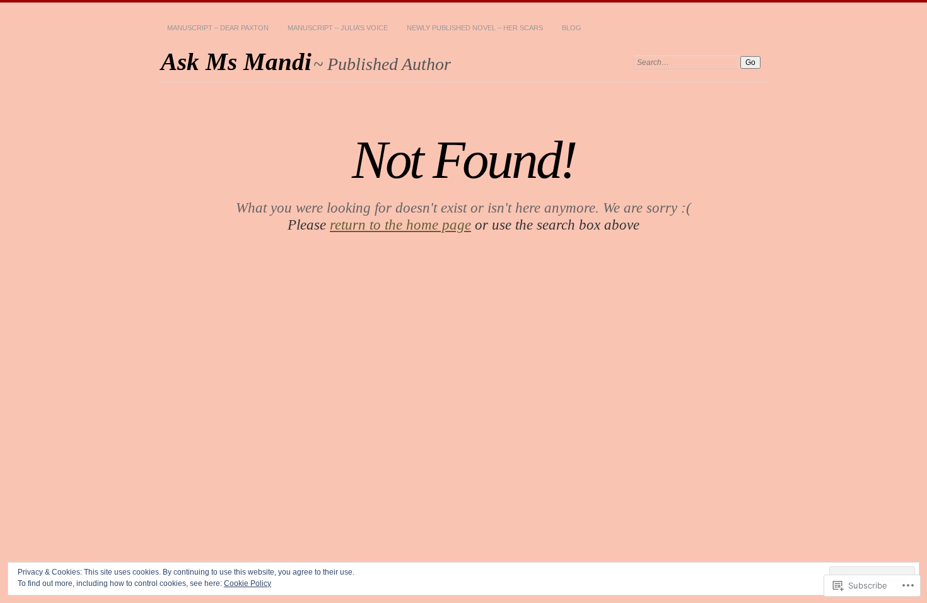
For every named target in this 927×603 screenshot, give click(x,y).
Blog (571, 28)
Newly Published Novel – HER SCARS (475, 28)
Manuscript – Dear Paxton (218, 28)
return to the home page (400, 224)
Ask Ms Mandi (236, 61)
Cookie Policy (247, 583)
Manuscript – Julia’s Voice (338, 28)
